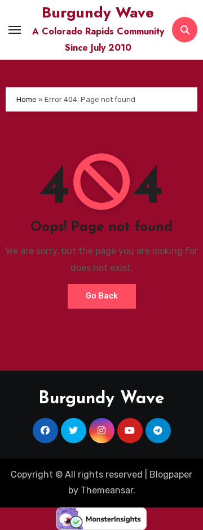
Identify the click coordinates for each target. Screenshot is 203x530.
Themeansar (107, 490)
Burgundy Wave (98, 12)
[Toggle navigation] (15, 30)
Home (26, 99)
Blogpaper (170, 474)
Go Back (102, 296)
